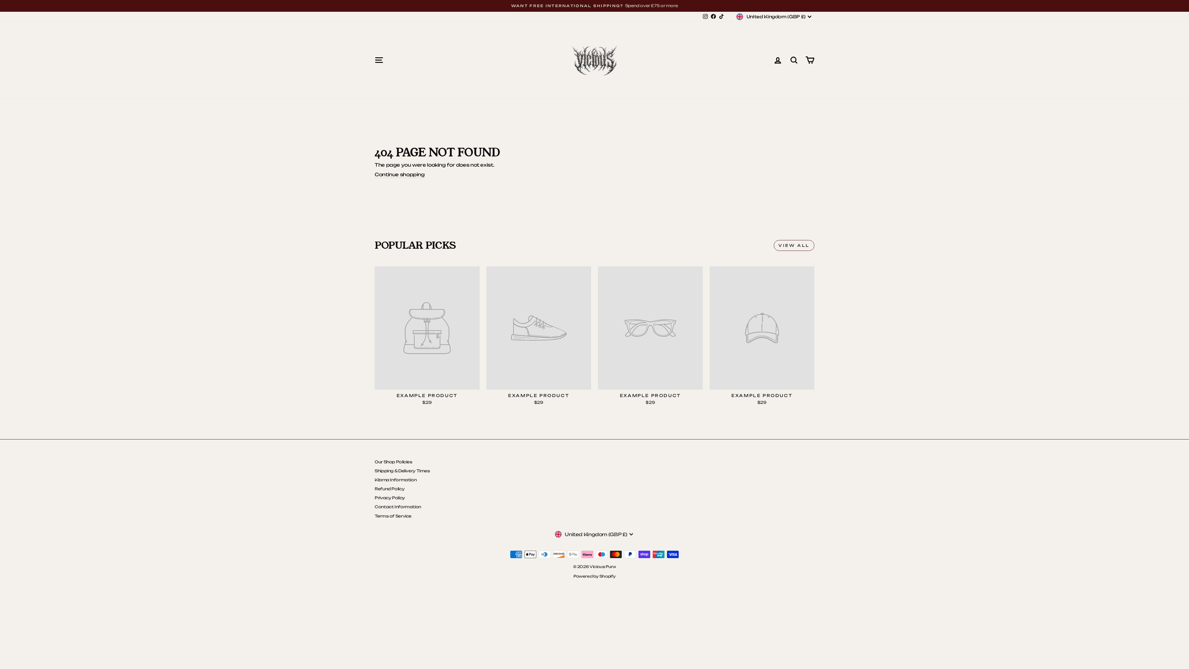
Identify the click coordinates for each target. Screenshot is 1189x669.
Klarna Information (395, 479)
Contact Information (398, 506)
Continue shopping (400, 174)
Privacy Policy (390, 497)
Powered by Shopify (594, 576)
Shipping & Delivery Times (402, 470)
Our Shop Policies (393, 461)
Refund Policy (389, 488)
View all (794, 245)
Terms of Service (393, 516)
